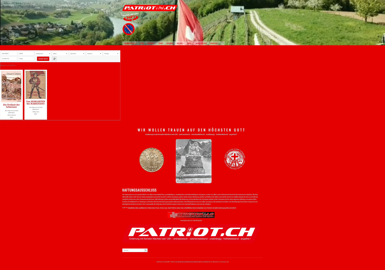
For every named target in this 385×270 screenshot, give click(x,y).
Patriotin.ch (181, 262)
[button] (223, 43)
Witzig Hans (35, 111)
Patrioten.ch (189, 262)
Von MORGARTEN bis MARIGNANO (35, 102)
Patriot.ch (174, 262)
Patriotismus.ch (199, 262)
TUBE (142, 43)
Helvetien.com (224, 262)
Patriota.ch (216, 262)
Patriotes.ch (208, 262)
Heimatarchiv (201, 43)
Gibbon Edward (11, 115)
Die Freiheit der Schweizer (11, 106)
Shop (161, 43)
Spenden (169, 43)
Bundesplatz (130, 43)
